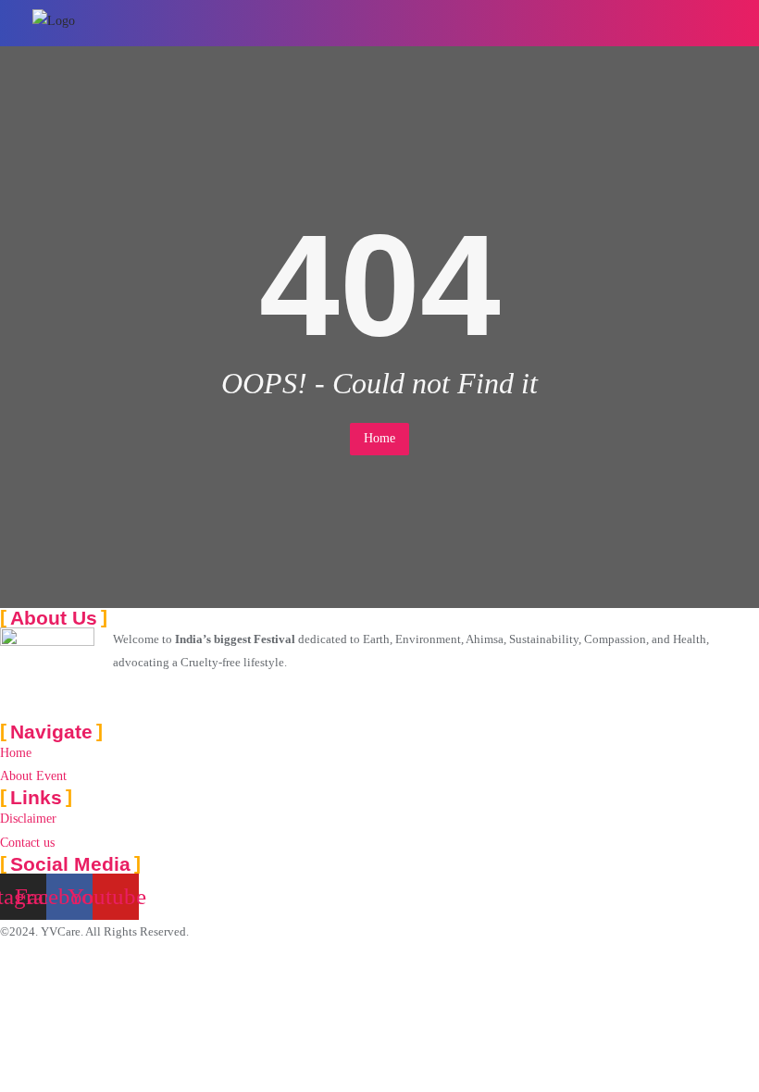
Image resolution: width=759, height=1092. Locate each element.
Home (379, 438)
